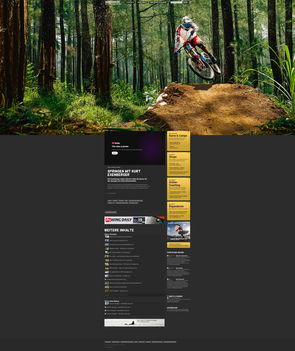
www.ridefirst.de (174, 148)
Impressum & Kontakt (157, 341)
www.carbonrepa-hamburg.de (177, 213)
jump (126, 200)
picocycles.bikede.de (175, 165)
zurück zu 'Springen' (111, 212)
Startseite (130, 2)
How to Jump (113, 287)
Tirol (114, 193)
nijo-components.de (175, 217)
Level (111, 203)
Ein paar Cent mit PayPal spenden (181, 310)
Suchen (185, 2)
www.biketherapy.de (175, 143)
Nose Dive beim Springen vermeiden (119, 236)
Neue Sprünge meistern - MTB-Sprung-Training (123, 264)
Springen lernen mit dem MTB (115, 279)
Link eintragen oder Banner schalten (178, 245)
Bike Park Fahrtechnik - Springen (119, 276)
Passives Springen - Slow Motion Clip (120, 303)
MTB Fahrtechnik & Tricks (113, 4)
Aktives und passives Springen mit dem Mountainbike (124, 283)
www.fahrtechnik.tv (175, 193)
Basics (109, 200)
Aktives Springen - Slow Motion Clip (116, 310)
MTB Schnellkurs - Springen (117, 291)
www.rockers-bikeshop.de (176, 169)
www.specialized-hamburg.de (177, 173)
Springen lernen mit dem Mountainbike (120, 244)
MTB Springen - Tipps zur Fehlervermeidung (122, 268)
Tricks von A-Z (142, 2)
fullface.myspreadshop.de (172, 301)
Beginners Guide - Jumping (117, 248)
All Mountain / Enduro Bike (135, 200)
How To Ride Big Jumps (116, 260)
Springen (122, 127)
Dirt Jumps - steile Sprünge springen (120, 256)
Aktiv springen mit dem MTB (117, 240)
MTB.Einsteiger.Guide (175, 197)
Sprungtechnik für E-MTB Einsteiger (119, 272)
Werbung (148, 341)
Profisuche (142, 341)
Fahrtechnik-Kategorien (158, 2)
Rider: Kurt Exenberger (122, 203)
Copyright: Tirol (133, 203)
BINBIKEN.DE (112, 2)
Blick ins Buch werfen (174, 264)
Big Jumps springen (115, 252)
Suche (136, 341)
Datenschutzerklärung (170, 341)
